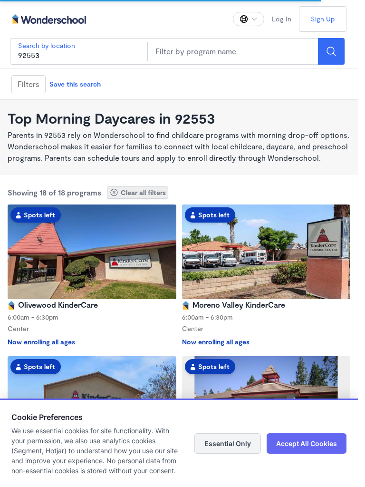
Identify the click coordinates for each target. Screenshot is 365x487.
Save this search (75, 84)
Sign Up (323, 19)
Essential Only (227, 443)
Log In (281, 19)
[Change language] (248, 19)
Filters (28, 83)
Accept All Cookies (306, 443)
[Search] (331, 51)
